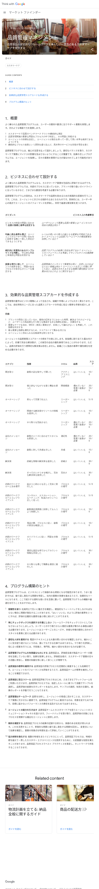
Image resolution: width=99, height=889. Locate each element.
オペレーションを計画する (22, 28)
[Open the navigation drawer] (5, 12)
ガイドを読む (15, 829)
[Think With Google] (13, 4)
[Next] (85, 809)
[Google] (10, 881)
